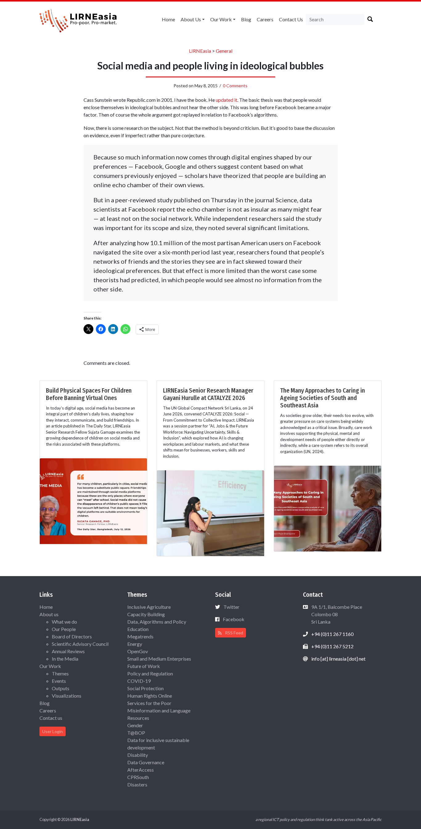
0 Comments (235, 85)
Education (138, 629)
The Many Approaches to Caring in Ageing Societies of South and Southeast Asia (322, 398)
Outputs (60, 688)
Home (168, 19)
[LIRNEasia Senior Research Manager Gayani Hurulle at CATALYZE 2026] (210, 512)
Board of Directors (72, 636)
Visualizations (66, 696)
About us (191, 19)
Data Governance (145, 762)
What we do (64, 622)
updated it (226, 100)
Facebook (233, 619)
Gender (135, 725)
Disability (137, 755)
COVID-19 (139, 681)
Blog (246, 19)
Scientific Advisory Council (80, 644)
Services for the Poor (149, 703)
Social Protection (145, 688)
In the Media (65, 659)
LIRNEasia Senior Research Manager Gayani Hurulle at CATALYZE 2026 (208, 394)
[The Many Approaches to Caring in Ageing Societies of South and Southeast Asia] (327, 508)
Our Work (221, 19)
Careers (265, 19)
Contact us (291, 19)
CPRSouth (138, 777)
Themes (60, 673)
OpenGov (137, 651)
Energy (134, 644)
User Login (52, 731)
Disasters (137, 784)
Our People (64, 629)
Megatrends (140, 636)
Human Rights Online (149, 696)
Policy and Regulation (150, 673)
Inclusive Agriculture (149, 607)
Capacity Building (146, 614)
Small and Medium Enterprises (159, 659)
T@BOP (136, 733)
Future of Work (143, 666)
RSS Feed (233, 632)
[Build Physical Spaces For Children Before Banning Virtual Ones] (93, 500)
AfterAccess (140, 770)
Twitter (231, 607)
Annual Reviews (68, 651)
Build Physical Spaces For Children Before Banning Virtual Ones (89, 394)
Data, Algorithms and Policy (156, 622)
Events (59, 681)
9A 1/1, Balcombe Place (336, 614)
